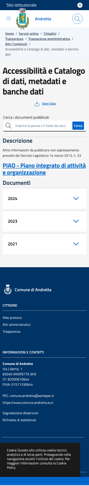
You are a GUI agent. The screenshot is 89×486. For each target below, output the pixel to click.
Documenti (11, 481)
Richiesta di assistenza (19, 419)
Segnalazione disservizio (20, 413)
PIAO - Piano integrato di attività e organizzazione (44, 169)
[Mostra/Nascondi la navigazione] (8, 18)
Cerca (78, 125)
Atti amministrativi (17, 324)
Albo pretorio (12, 317)
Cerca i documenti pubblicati (26, 117)
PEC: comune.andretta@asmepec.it (28, 395)
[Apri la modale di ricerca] (77, 19)
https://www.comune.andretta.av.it (28, 402)
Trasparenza (11, 331)
